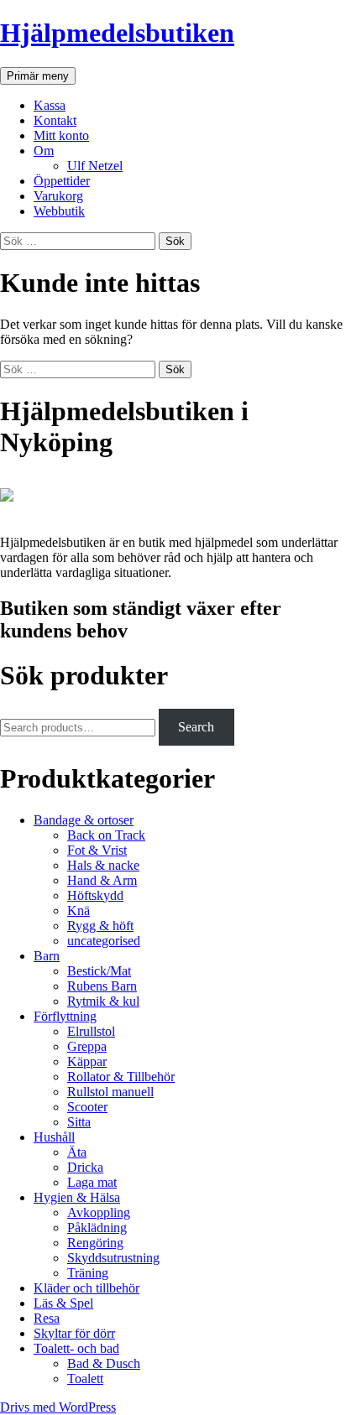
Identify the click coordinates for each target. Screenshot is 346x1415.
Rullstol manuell (110, 1092)
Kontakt (55, 120)
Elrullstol (91, 1031)
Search (196, 727)
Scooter (87, 1107)
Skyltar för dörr (74, 1333)
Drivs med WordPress (58, 1407)
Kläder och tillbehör (86, 1288)
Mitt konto (61, 135)
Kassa (50, 105)
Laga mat (92, 1182)
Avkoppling (98, 1212)
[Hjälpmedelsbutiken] (6, 514)
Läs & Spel (63, 1303)
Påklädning (97, 1227)
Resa (47, 1318)
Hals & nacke (103, 865)
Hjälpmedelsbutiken (117, 33)
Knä (78, 910)
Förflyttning (65, 1016)
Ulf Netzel (95, 166)
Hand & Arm (102, 880)
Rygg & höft (100, 925)
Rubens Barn (102, 986)
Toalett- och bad (76, 1348)
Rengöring (95, 1243)
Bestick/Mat (99, 971)
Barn (47, 956)
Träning (87, 1273)
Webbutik (59, 211)
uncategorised (103, 941)
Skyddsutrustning (113, 1258)
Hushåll (54, 1137)
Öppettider (62, 181)
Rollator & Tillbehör (121, 1076)
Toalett (85, 1378)
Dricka (85, 1167)
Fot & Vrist (97, 850)
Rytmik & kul (103, 1001)
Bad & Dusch (103, 1363)
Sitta (79, 1122)
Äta (76, 1152)
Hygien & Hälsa (77, 1197)
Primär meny (38, 76)
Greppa (87, 1046)
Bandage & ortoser (84, 820)
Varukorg (58, 196)
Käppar (87, 1061)
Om (44, 150)
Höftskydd (95, 895)
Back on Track (106, 835)
